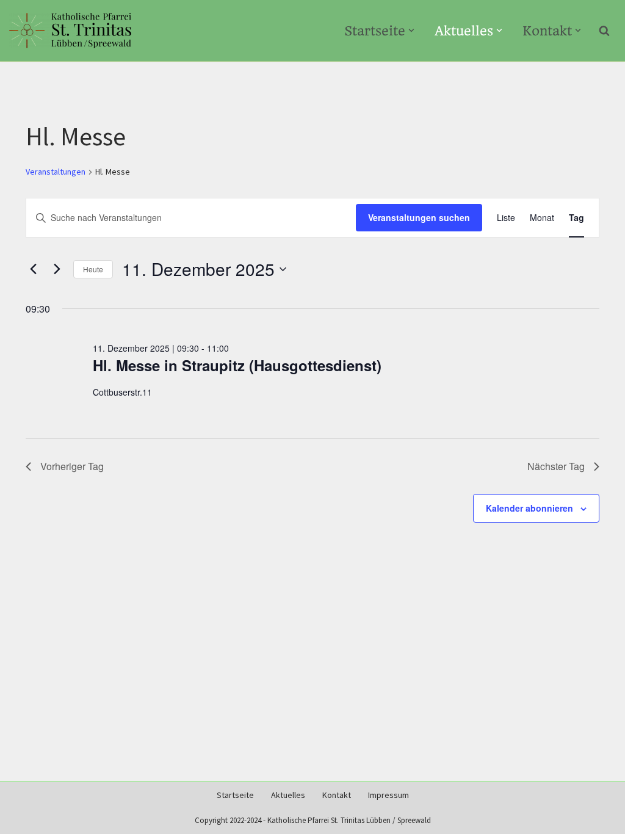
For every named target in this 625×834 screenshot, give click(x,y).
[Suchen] (604, 30)
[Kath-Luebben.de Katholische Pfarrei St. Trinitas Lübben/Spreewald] (70, 30)
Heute (93, 269)
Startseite (235, 795)
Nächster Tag (556, 466)
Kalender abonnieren (529, 508)
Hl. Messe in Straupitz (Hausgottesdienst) (237, 365)
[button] (411, 30)
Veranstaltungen (55, 172)
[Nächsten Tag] (56, 269)
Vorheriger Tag (72, 466)
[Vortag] (33, 269)
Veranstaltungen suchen (419, 217)
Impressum (388, 795)
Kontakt (336, 795)
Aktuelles (288, 795)
